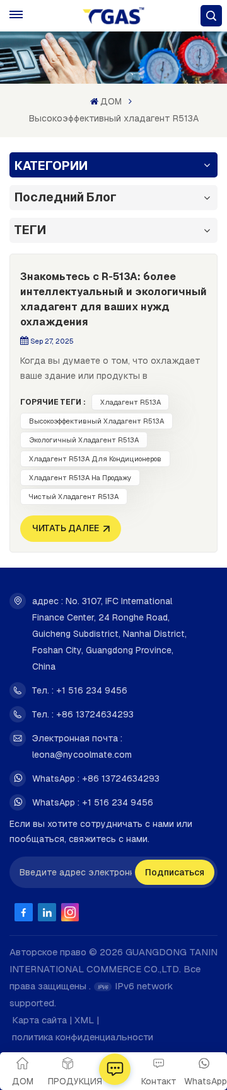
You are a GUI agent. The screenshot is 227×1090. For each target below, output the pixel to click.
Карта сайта (39, 1020)
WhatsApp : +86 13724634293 (96, 778)
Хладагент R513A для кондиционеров (95, 458)
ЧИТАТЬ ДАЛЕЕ (65, 528)
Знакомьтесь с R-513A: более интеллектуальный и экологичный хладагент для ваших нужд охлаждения (113, 299)
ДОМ (111, 101)
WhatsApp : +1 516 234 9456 (92, 802)
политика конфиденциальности (82, 1037)
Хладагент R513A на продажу (80, 477)
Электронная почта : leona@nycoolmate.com (82, 746)
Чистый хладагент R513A (74, 496)
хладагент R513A (130, 402)
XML (84, 1020)
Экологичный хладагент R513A (84, 439)
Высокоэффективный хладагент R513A (96, 421)
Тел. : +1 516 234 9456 (79, 690)
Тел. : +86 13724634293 (83, 714)
